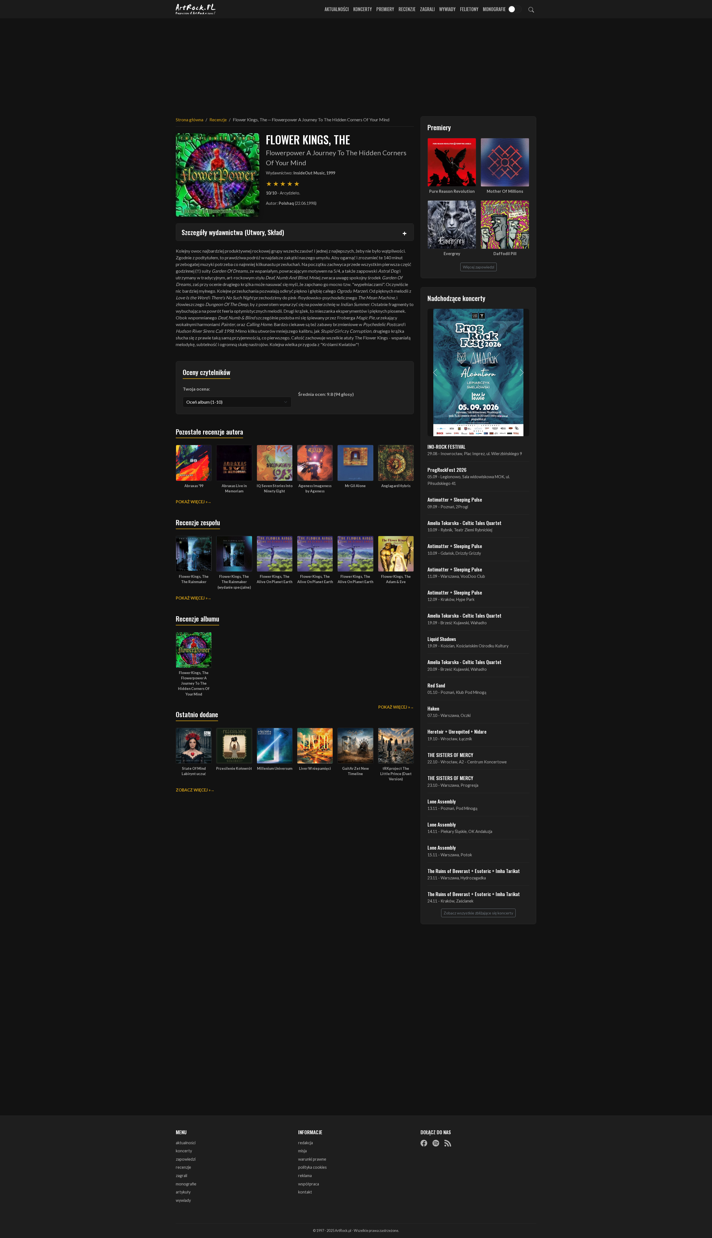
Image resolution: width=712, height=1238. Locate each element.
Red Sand (436, 685)
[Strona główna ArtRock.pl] (196, 9)
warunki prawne (312, 1159)
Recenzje (407, 9)
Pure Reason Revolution (452, 191)
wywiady (183, 1200)
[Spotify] (435, 1143)
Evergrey (452, 253)
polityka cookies (312, 1167)
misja (302, 1150)
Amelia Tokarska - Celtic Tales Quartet (464, 522)
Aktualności (337, 9)
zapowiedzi (186, 1159)
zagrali (181, 1175)
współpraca (308, 1184)
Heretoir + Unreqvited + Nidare (456, 731)
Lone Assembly (441, 801)
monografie (186, 1184)
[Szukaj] (531, 9)
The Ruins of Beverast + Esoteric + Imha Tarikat (473, 870)
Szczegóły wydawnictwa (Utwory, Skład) (233, 232)
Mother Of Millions (505, 191)
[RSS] (447, 1143)
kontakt (305, 1192)
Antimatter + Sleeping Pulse (454, 499)
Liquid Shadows (441, 638)
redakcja (305, 1142)
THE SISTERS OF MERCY (450, 754)
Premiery (385, 9)
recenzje (183, 1167)
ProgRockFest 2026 (446, 469)
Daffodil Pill (504, 253)
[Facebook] (424, 1143)
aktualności (186, 1142)
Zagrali (427, 9)
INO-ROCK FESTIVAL (446, 446)
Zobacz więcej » (193, 790)
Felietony (469, 9)
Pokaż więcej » (191, 501)
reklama (305, 1175)
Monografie (494, 9)
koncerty (184, 1150)
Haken (433, 708)
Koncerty (362, 9)
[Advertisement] (356, 64)
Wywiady (447, 9)
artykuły (183, 1192)
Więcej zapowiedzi (478, 267)
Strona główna (189, 119)
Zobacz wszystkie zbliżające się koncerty (478, 913)
